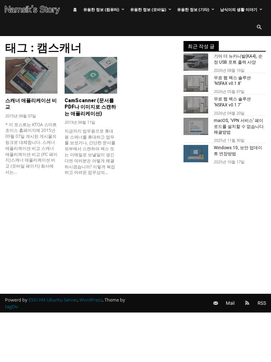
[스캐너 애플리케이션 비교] (31, 75)
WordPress (90, 300)
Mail (230, 303)
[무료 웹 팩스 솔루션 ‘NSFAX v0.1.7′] (195, 104)
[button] (259, 27)
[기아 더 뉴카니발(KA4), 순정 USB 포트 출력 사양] (195, 62)
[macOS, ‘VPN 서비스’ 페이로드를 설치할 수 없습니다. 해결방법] (195, 126)
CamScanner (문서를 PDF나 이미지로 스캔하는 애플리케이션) (90, 107)
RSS (262, 303)
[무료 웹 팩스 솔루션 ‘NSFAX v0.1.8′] (195, 83)
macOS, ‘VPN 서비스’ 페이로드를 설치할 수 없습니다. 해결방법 (239, 126)
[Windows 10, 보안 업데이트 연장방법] (195, 153)
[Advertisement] (90, 230)
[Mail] (215, 303)
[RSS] (247, 303)
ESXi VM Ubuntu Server (53, 300)
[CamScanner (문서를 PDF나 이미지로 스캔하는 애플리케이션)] (91, 75)
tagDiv (11, 306)
